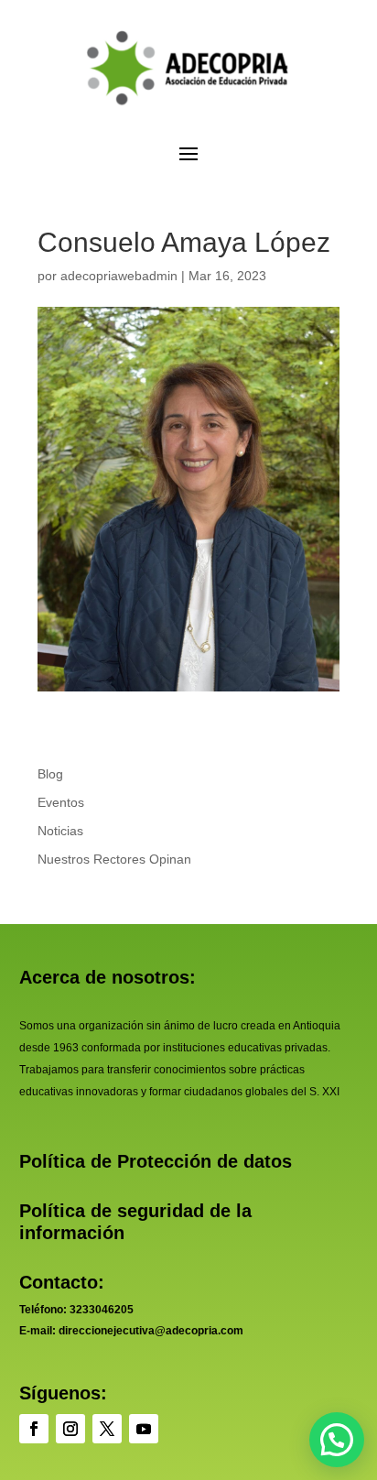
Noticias (60, 830)
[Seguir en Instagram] (70, 1428)
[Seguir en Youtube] (143, 1428)
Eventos (61, 802)
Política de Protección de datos (155, 1161)
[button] (336, 1439)
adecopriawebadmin (119, 275)
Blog (50, 774)
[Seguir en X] (107, 1428)
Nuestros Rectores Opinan (114, 859)
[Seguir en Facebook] (33, 1428)
